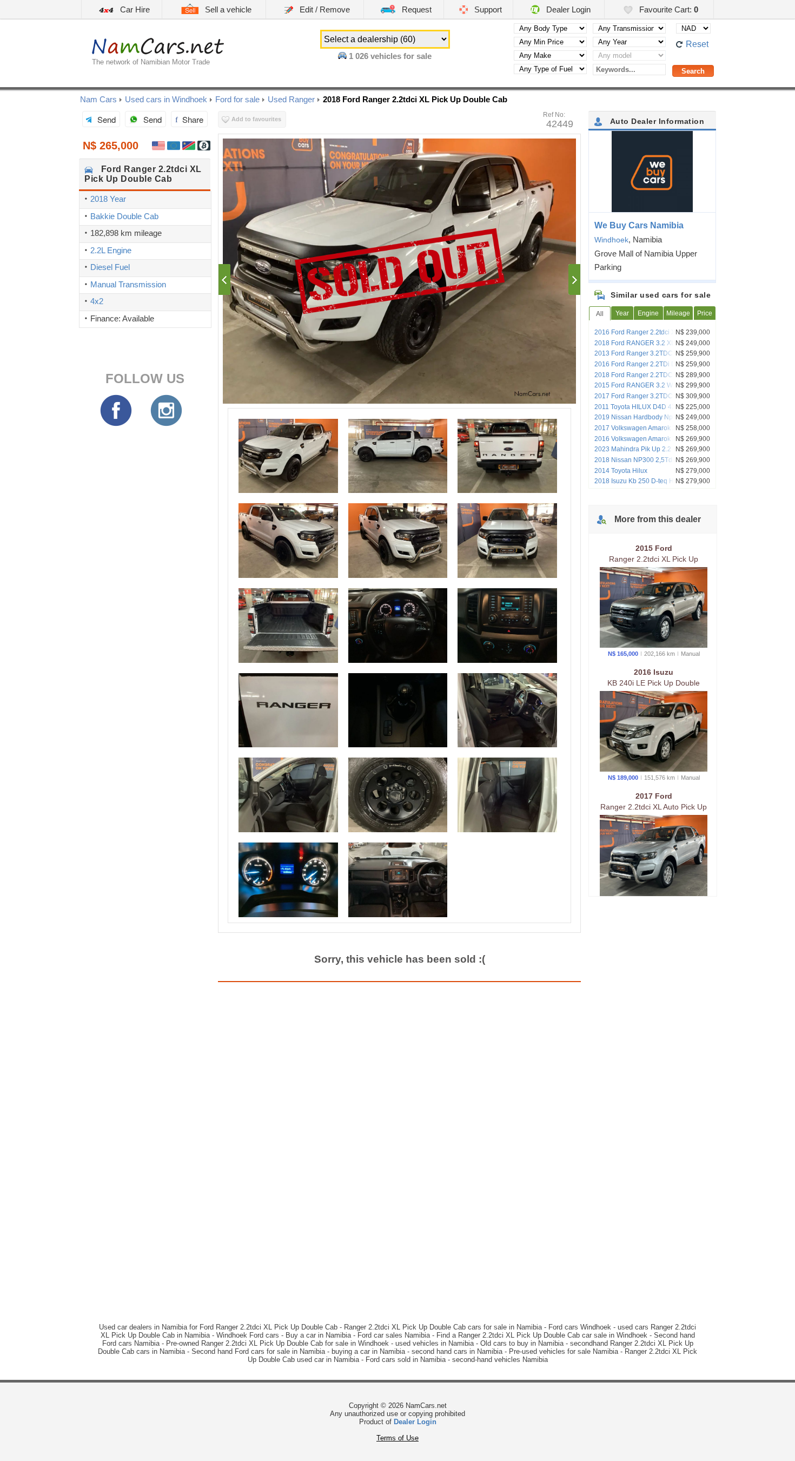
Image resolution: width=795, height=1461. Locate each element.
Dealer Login (567, 9)
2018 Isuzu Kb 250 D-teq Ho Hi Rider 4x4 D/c (649, 484)
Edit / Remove (323, 9)
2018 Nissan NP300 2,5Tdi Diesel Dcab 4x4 (653, 463)
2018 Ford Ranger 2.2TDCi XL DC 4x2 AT (651, 378)
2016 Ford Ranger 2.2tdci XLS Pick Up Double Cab (651, 336)
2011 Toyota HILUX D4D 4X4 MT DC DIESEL (648, 410)
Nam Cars (98, 99)
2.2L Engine (110, 250)
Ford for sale (237, 99)
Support (487, 9)
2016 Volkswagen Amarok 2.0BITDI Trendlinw (646, 442)
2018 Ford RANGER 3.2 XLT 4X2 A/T (648, 343)
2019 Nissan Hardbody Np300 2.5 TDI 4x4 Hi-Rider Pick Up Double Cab (650, 421)
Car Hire (134, 9)
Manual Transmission (128, 284)
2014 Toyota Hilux (620, 471)
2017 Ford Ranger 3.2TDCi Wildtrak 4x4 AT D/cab (653, 399)
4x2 (96, 301)
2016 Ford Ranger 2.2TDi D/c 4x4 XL (648, 364)
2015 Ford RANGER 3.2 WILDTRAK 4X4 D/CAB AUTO (654, 389)
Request (416, 9)
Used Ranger (291, 99)
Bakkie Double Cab (124, 216)
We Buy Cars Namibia (639, 225)
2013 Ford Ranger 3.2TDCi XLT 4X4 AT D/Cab (652, 357)
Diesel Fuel (110, 267)
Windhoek (611, 239)
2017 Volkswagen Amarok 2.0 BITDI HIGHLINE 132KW (646, 431)
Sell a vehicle (227, 9)
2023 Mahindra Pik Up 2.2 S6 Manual (649, 449)
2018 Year (108, 198)
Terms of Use (397, 1438)
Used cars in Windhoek (166, 99)
